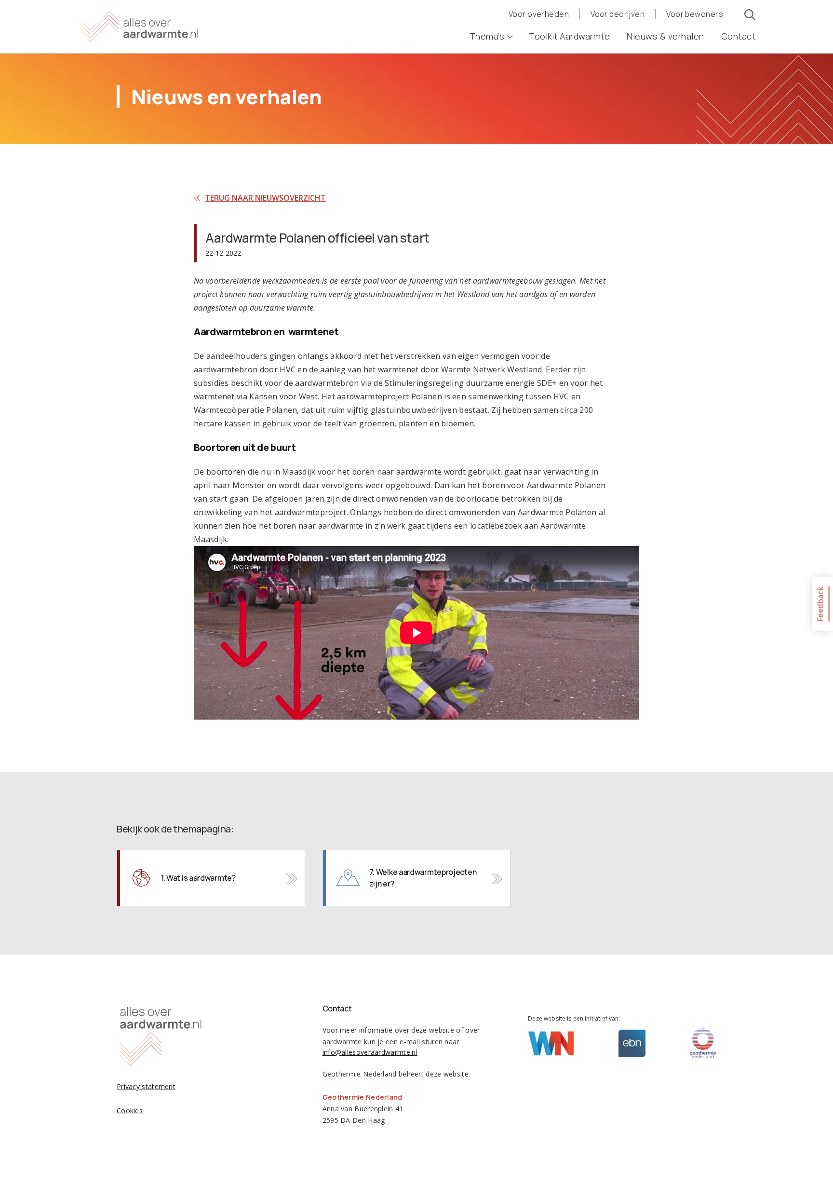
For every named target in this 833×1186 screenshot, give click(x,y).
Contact (738, 36)
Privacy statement (146, 1086)
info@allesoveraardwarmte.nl (369, 1052)
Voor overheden (539, 14)
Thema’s (487, 36)
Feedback (820, 603)
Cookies (130, 1110)
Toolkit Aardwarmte (569, 36)
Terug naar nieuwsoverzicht (265, 197)
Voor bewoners (694, 14)
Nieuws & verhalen (665, 36)
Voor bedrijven (618, 14)
